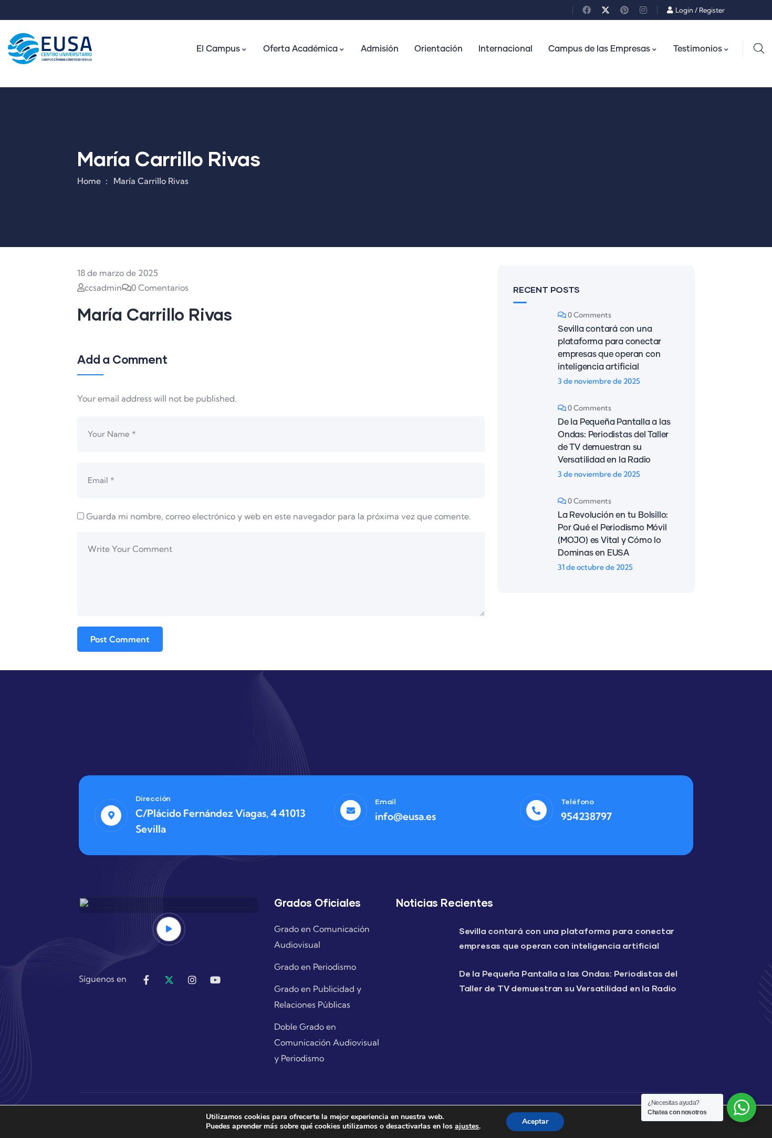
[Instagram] (643, 10)
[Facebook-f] (146, 980)
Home (89, 181)
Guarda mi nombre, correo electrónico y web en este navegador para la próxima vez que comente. (278, 516)
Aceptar (535, 1121)
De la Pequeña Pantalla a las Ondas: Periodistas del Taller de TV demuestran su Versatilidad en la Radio (614, 441)
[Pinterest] (624, 10)
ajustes (467, 1126)
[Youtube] (215, 980)
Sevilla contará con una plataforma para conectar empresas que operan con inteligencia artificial (609, 348)
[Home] (50, 48)
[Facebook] (586, 10)
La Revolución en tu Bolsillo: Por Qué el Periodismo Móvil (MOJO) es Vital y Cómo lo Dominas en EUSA (613, 534)
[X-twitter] (605, 10)
